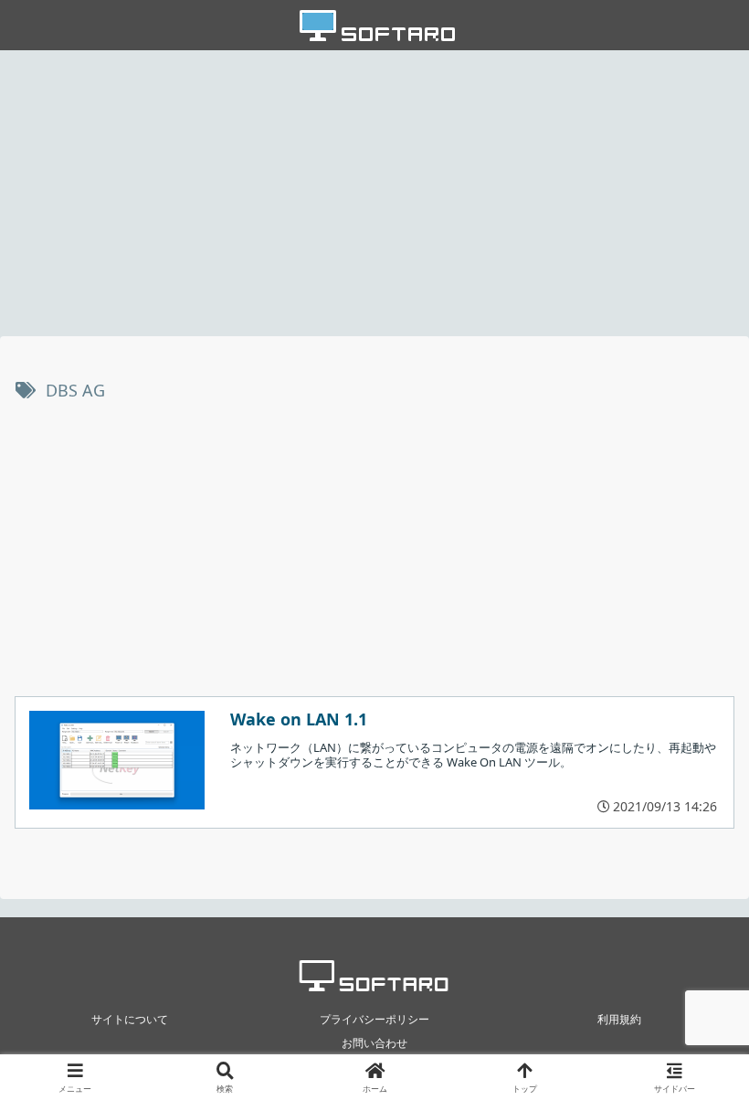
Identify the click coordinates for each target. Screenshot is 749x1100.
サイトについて (129, 1019)
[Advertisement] (374, 192)
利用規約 (619, 1019)
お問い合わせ (374, 1043)
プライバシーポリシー (374, 1019)
